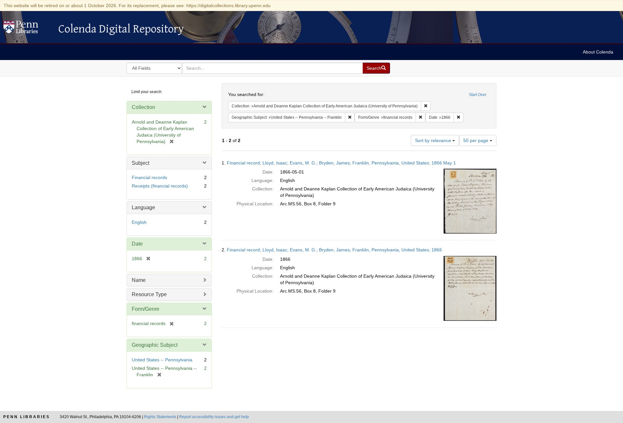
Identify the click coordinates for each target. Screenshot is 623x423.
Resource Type (149, 294)
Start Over (477, 94)
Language (143, 207)
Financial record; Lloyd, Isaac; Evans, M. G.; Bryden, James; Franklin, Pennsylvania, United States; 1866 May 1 (341, 162)
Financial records (149, 177)
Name (139, 280)
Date (137, 244)
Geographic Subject (154, 345)
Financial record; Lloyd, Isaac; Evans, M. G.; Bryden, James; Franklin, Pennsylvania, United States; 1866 (334, 249)
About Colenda (598, 51)
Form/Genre (145, 309)
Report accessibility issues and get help (214, 417)
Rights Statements (160, 417)
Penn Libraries (26, 417)
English (139, 222)
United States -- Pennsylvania (162, 359)
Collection (143, 107)
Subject (140, 163)
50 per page (476, 140)
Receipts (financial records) (160, 185)
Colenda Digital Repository (27, 29)
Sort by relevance (433, 140)
